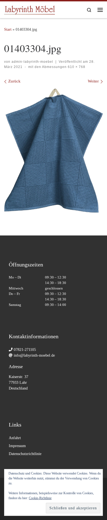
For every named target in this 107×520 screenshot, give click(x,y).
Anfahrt (15, 438)
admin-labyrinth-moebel (32, 62)
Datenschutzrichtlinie (25, 454)
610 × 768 (76, 67)
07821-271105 (25, 350)
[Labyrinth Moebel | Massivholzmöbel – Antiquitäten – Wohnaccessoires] (29, 9)
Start (8, 29)
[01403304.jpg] (53, 151)
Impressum (17, 446)
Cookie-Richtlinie (40, 498)
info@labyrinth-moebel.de (34, 355)
